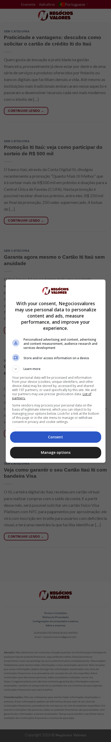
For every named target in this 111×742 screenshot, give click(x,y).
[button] (55, 369)
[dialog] (56, 371)
